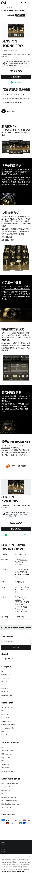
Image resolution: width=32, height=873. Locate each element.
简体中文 (3, 849)
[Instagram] (6, 659)
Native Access (6, 721)
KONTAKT (18, 564)
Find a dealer (5, 717)
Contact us (5, 678)
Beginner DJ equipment (9, 797)
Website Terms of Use (8, 871)
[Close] (30, 857)
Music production (7, 793)
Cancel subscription (8, 724)
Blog (2, 671)
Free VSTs (4, 747)
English (3, 842)
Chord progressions (8, 814)
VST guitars (5, 764)
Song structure (6, 811)
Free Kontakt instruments (9, 783)
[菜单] (30, 3)
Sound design (6, 807)
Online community (7, 728)
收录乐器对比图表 (7, 240)
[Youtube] (9, 659)
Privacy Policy (20, 871)
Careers (4, 684)
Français (3, 851)
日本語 (3, 844)
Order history (5, 714)
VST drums (5, 767)
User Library (5, 731)
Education (4, 691)
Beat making (5, 790)
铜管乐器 (9, 7)
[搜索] (18, 3)
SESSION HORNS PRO (12, 11)
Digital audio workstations (10, 804)
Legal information (7, 695)
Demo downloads (7, 735)
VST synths (5, 761)
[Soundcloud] (12, 659)
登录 (10, 65)
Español (3, 853)
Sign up (16, 647)
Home (3, 7)
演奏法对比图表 (7, 237)
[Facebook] (2, 659)
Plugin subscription (7, 771)
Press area (4, 688)
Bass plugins (5, 757)
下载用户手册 (20, 617)
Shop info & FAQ (6, 707)
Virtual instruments (7, 750)
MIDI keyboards (6, 754)
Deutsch (3, 847)
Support (4, 681)
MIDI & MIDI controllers (9, 800)
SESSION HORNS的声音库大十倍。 (17, 288)
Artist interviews (6, 787)
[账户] (21, 3)
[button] (8, 111)
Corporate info (6, 674)
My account (5, 711)
